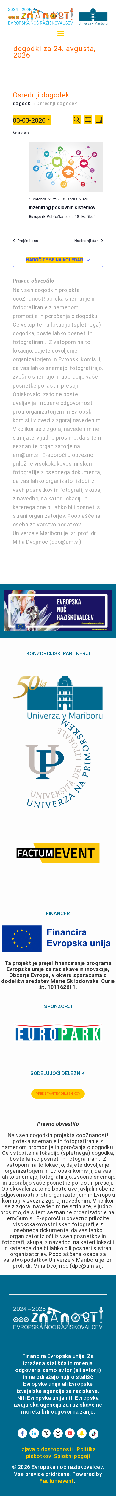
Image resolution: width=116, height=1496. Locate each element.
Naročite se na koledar (54, 260)
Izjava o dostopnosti (46, 1449)
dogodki (22, 103)
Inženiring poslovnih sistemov (62, 207)
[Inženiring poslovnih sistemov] (66, 167)
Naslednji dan (86, 240)
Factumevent (57, 1481)
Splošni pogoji (72, 1456)
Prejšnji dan (27, 240)
